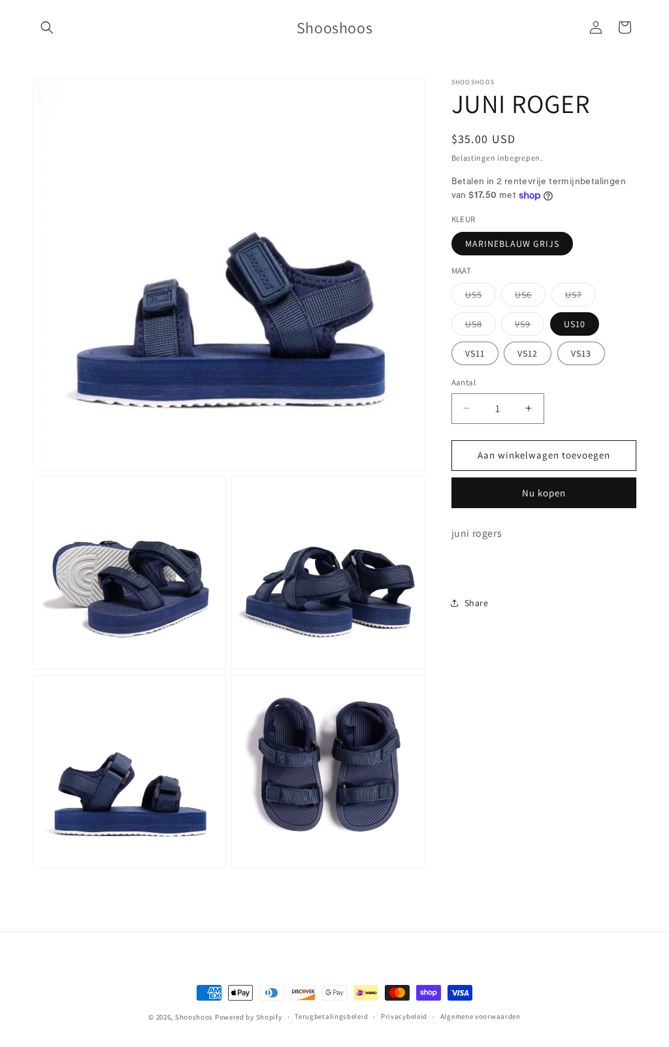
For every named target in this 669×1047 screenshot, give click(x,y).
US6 (530, 297)
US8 (480, 326)
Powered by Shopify (248, 1017)
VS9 (529, 326)
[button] (47, 27)
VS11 (475, 353)
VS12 (527, 353)
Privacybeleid (404, 1016)
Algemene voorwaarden (480, 1016)
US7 (580, 297)
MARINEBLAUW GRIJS (512, 244)
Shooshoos (194, 1017)
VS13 (581, 353)
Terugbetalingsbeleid (331, 1016)
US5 (480, 297)
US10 (574, 324)
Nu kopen (544, 493)
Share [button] (477, 603)
